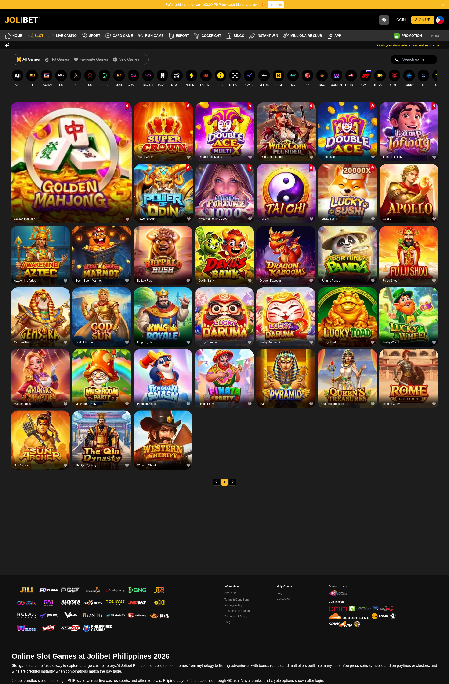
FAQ (279, 593)
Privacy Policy (233, 605)
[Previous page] (216, 482)
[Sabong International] (357, 624)
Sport (94, 35)
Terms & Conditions (236, 599)
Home (17, 35)
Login (400, 20)
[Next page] (232, 482)
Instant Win (267, 35)
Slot (39, 35)
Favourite (71, 151)
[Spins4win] (340, 624)
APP (337, 35)
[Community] (384, 20)
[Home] (22, 19)
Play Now (71, 162)
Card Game (123, 35)
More (435, 36)
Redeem (275, 5)
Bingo (239, 35)
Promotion (412, 35)
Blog (227, 622)
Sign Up (423, 20)
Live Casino (66, 35)
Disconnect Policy (235, 616)
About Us (230, 593)
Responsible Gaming (237, 611)
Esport (182, 35)
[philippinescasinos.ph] (97, 628)
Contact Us (284, 598)
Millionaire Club (306, 35)
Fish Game (154, 35)
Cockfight (211, 35)
